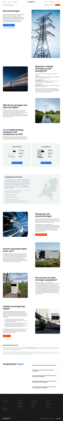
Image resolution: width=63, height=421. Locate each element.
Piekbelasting (19, 405)
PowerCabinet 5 (5, 400)
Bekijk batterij (16, 162)
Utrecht (13, 183)
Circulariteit (48, 405)
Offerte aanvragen (40, 234)
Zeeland (9, 180)
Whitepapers (5, 408)
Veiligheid (47, 402)
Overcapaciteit (19, 402)
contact (10, 329)
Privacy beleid (51, 418)
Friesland (25, 182)
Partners (47, 406)
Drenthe (28, 182)
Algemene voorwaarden (43, 418)
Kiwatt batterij (10, 313)
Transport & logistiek (35, 402)
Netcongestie (19, 400)
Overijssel (6, 183)
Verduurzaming (19, 406)
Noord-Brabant (17, 183)
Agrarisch (33, 403)
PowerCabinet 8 (5, 402)
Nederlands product (49, 403)
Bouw (32, 405)
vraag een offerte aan (10, 331)
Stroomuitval (19, 408)
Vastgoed (33, 408)
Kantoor (33, 406)
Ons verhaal (48, 400)
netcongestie (12, 254)
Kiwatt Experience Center (30, 347)
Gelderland (10, 183)
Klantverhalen (5, 409)
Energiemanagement (20, 403)
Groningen (19, 179)
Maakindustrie (34, 400)
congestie (36, 89)
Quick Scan (19, 331)
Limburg (23, 179)
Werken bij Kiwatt (49, 408)
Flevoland (22, 183)
